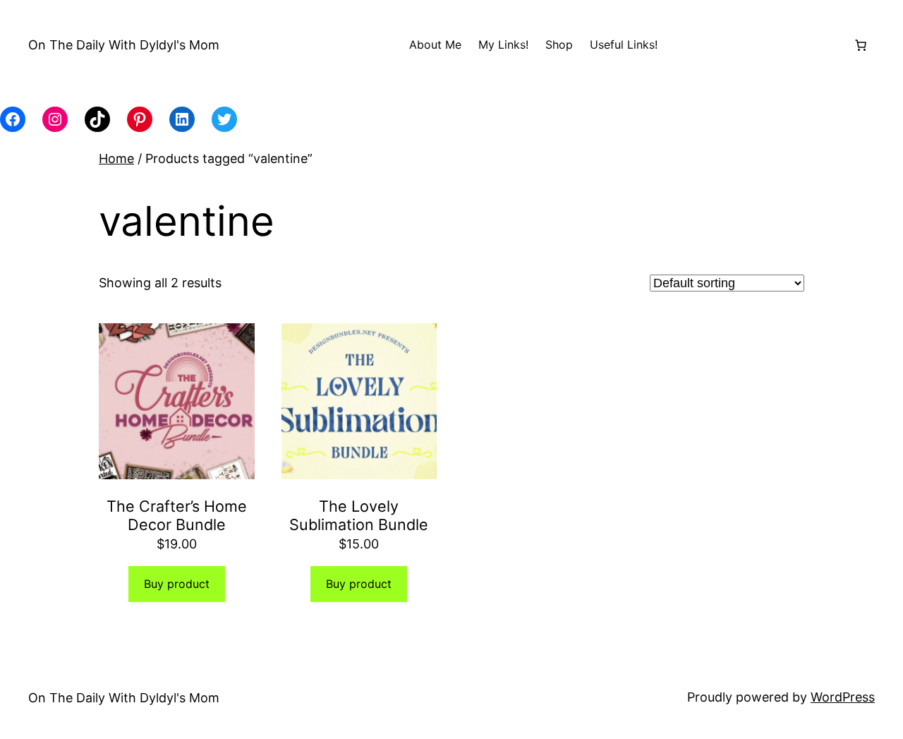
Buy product (177, 584)
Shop (559, 44)
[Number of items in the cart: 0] (861, 45)
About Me (435, 44)
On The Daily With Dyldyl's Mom (123, 44)
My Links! (503, 44)
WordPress (843, 697)
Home (116, 158)
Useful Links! (623, 44)
